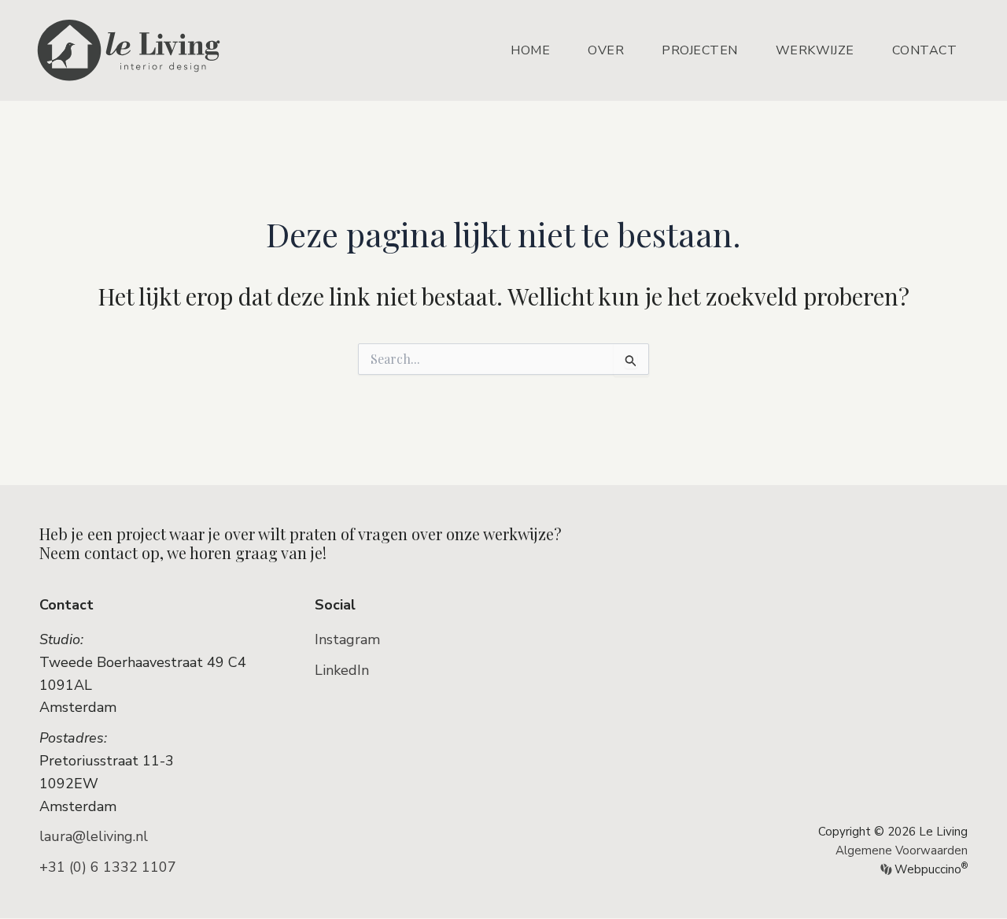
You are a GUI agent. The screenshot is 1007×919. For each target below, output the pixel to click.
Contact (924, 50)
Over (606, 50)
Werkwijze (815, 50)
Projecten (700, 50)
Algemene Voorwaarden (901, 850)
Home (530, 50)
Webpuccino (929, 869)
